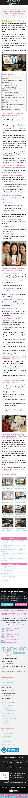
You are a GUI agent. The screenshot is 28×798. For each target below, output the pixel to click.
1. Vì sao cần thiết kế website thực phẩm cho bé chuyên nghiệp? (12, 77)
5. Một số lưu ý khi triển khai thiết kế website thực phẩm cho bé (12, 101)
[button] (2, 2)
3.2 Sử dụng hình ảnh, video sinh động (11, 94)
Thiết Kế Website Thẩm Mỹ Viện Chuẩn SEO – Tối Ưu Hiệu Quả (13, 559)
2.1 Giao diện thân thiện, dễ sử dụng (11, 83)
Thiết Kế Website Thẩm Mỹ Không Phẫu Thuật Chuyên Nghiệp (12, 541)
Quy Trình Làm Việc (6, 716)
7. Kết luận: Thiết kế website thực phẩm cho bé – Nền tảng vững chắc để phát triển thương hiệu (13, 108)
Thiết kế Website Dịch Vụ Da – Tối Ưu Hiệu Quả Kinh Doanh (13, 550)
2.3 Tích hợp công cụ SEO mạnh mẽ (10, 87)
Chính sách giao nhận (7, 736)
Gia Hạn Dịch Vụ (6, 721)
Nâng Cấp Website (6, 685)
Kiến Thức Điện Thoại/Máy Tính (10, 577)
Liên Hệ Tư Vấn (5, 724)
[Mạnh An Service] (14, 2)
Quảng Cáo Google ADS (7, 682)
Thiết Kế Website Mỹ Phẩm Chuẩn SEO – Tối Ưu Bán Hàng (13, 555)
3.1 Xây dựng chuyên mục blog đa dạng (11, 92)
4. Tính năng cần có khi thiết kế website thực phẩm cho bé (13, 98)
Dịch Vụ (14, 9)
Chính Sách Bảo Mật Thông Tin (9, 744)
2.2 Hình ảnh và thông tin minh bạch (11, 85)
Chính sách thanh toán (7, 731)
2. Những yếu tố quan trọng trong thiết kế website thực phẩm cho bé (12, 81)
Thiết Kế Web (5, 680)
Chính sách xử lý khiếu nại (8, 733)
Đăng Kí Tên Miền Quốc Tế (8, 713)
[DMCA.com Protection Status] (14, 790)
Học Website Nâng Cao (8, 570)
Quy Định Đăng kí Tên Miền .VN (9, 710)
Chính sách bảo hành (6, 741)
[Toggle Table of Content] (23, 75)
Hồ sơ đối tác (5, 782)
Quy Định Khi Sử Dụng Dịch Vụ (9, 718)
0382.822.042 (10, 631)
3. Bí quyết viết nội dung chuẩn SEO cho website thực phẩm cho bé (13, 89)
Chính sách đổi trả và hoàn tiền (9, 739)
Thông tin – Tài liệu (7, 573)
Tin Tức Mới (5, 580)
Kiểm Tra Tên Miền (6, 708)
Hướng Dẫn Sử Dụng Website (10, 567)
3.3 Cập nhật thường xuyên (9, 95)
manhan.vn (23, 787)
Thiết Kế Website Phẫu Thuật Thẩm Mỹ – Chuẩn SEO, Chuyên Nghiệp (13, 546)
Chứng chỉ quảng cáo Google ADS (18, 782)
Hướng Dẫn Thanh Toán (7, 705)
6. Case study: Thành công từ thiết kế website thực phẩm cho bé (13, 105)
